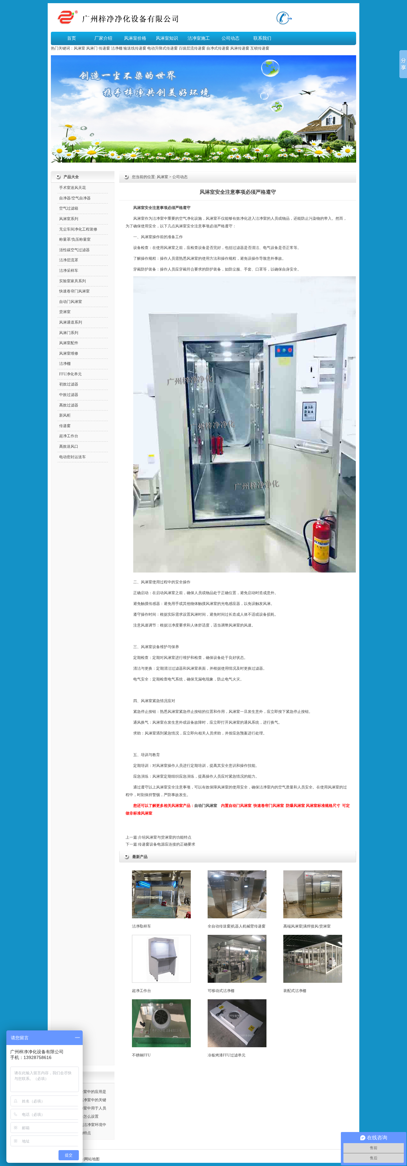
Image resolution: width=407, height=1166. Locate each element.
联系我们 (262, 38)
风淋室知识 (167, 38)
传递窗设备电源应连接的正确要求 (166, 844)
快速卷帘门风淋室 (268, 805)
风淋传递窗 (239, 48)
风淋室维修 (68, 353)
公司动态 (230, 38)
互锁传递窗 (259, 48)
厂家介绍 (103, 38)
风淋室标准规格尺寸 (323, 805)
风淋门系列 (68, 333)
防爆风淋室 (295, 805)
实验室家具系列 (72, 281)
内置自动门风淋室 (236, 805)
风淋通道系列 (70, 322)
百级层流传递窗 (192, 48)
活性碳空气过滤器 (74, 250)
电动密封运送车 (72, 457)
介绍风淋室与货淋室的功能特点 (164, 837)
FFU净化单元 (70, 374)
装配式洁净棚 (294, 990)
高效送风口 (68, 446)
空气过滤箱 (68, 208)
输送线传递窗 (134, 48)
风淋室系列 (68, 219)
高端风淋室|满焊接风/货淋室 (307, 926)
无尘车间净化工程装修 (78, 229)
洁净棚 (116, 48)
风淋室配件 (68, 343)
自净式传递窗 (217, 48)
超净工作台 (141, 990)
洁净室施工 (199, 38)
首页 (71, 38)
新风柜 (65, 415)
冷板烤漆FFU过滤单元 (226, 1055)
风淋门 (92, 48)
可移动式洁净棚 (221, 990)
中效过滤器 (68, 394)
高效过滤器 (68, 405)
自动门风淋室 (205, 805)
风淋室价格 (135, 38)
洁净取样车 (141, 926)
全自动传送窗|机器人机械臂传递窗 (237, 926)
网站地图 (92, 1159)
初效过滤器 (68, 384)
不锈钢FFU (141, 1055)
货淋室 (65, 312)
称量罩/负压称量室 (75, 239)
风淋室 (79, 48)
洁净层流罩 (68, 260)
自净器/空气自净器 (75, 198)
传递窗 (104, 48)
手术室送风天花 (72, 187)
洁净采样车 (68, 270)
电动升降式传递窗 (162, 48)
